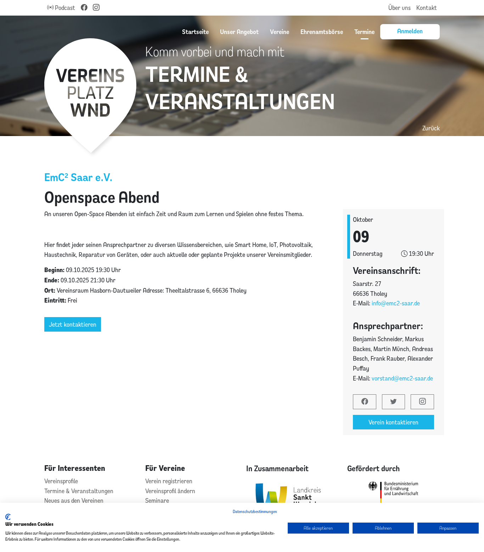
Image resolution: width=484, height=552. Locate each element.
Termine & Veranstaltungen (78, 491)
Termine (364, 31)
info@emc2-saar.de (396, 303)
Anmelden (410, 31)
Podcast (64, 8)
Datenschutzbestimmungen (255, 511)
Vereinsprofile (61, 481)
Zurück (431, 128)
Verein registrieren (168, 481)
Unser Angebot (239, 31)
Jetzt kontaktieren (72, 324)
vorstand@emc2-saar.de (402, 378)
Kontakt (426, 8)
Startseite (195, 31)
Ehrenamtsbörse (321, 31)
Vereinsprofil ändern (170, 491)
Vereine (279, 31)
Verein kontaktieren (393, 422)
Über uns (399, 8)
